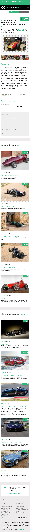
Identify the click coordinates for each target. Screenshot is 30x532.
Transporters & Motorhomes (10, 118)
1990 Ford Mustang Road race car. (10, 473)
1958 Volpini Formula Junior (8, 298)
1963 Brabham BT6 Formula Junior (10, 236)
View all (23, 314)
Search (21, 30)
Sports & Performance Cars (9, 130)
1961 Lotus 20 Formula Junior (8, 267)
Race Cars (5, 114)
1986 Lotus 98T (5, 344)
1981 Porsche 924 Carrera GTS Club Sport (12, 375)
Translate (6, 95)
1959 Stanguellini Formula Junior (9, 175)
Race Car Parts (6, 122)
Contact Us (21, 529)
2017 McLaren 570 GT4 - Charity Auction (11, 442)
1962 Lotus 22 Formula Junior (8, 206)
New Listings (24, 11)
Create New (14, 11)
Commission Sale (7, 133)
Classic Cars (5, 126)
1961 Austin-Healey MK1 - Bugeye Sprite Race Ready (14, 406)
